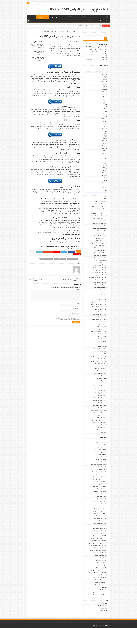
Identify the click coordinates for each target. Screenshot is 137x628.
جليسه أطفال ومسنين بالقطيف (99, 282)
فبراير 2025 (104, 113)
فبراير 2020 (104, 170)
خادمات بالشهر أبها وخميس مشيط (98, 304)
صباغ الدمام (103, 434)
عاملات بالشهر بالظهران (100, 488)
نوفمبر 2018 (104, 182)
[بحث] (28, 3)
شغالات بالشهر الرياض (75, 74)
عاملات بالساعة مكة (101, 461)
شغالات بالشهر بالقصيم (101, 407)
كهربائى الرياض (102, 557)
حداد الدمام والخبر (102, 292)
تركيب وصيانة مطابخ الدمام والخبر (98, 225)
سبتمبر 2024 (104, 126)
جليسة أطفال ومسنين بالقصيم (99, 270)
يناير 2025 (105, 116)
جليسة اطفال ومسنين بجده (100, 274)
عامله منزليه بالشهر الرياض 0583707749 (79, 9)
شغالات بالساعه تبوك (101, 390)
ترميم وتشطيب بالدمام (101, 240)
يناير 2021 (105, 165)
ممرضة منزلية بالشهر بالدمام (99, 577)
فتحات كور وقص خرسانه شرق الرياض (97, 543)
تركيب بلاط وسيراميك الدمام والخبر (98, 213)
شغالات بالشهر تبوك (101, 415)
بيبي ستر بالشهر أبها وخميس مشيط (98, 208)
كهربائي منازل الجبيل (101, 565)
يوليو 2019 (105, 177)
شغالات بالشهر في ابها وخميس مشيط (97, 420)
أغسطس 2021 (104, 155)
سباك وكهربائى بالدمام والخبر (99, 368)
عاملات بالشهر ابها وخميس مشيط (98, 471)
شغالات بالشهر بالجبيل (101, 395)
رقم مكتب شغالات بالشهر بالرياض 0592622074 (40, 279)
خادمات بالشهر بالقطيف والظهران (98, 316)
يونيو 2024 (105, 133)
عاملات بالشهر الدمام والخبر (99, 479)
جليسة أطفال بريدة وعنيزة (100, 265)
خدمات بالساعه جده (101, 336)
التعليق (78, 289)
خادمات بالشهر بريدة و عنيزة (99, 321)
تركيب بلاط (103, 211)
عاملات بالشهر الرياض (101, 481)
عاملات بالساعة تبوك (101, 456)
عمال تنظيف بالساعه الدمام (100, 520)
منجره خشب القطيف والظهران (99, 584)
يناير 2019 (105, 180)
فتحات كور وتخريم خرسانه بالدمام (98, 533)
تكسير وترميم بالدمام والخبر (100, 255)
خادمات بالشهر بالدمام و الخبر (99, 309)
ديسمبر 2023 (104, 145)
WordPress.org (103, 610)
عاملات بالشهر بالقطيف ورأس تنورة (98, 491)
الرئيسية (107, 16)
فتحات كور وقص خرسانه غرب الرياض (97, 547)
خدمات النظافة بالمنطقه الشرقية (72, 17)
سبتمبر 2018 (104, 187)
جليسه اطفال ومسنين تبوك (100, 287)
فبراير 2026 (104, 84)
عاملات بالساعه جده (101, 469)
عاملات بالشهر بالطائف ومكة (99, 486)
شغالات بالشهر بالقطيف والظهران (98, 410)
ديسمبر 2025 (104, 89)
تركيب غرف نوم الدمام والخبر (99, 223)
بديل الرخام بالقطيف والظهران (99, 206)
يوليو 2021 (105, 158)
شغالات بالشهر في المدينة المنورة (98, 422)
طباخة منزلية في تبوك (101, 452)
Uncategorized (102, 198)
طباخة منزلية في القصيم (100, 449)
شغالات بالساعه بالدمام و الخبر (99, 385)
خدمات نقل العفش (100, 17)
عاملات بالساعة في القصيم (100, 459)
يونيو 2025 (105, 104)
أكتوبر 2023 (104, 148)
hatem (77, 38)
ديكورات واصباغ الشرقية (100, 351)
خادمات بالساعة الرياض (100, 299)
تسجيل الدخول (104, 603)
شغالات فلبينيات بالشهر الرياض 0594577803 (38, 57)
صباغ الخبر (103, 432)
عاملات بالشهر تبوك (101, 496)
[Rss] (37, 3)
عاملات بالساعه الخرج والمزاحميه (98, 464)
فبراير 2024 (104, 143)
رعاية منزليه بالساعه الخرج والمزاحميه (97, 356)
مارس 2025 (104, 111)
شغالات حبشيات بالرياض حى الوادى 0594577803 (37, 44)
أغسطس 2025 (104, 99)
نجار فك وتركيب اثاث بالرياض (99, 592)
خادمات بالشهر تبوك (101, 324)
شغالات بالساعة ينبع (101, 378)
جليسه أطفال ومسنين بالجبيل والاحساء (97, 277)
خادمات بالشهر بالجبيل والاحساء (99, 306)
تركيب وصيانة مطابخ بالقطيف (99, 228)
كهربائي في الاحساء (101, 562)
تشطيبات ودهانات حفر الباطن (99, 247)
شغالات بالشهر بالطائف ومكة (99, 405)
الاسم (78, 303)
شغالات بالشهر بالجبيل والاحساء (99, 397)
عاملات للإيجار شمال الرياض (99, 511)
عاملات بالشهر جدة (101, 498)
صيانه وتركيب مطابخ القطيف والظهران (97, 439)
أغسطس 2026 (104, 74)
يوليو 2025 (105, 101)
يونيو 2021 (105, 160)
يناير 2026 (105, 86)
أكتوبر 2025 (104, 94)
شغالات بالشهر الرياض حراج (73, 258)
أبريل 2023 (104, 150)
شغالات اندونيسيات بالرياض (100, 373)
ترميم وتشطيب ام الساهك (100, 235)
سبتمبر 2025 (104, 96)
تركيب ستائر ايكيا (102, 220)
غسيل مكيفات (103, 525)
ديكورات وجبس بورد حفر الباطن (99, 353)
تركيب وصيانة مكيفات (101, 230)
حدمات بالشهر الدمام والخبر (100, 297)
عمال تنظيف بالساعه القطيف (99, 523)
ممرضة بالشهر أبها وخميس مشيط (98, 574)
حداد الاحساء (103, 289)
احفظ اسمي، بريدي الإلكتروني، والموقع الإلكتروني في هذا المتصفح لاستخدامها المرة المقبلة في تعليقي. (67, 318)
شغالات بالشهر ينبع (102, 427)
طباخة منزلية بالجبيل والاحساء (99, 442)
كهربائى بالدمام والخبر (101, 560)
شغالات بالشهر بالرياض (43, 17)
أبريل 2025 (104, 108)
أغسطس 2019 (104, 175)
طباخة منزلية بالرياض (101, 447)
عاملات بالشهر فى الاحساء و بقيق (98, 501)
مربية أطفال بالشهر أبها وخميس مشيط (97, 572)
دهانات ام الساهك (102, 346)
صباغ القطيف (103, 437)
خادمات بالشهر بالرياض (101, 311)
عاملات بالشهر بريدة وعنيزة (100, 493)
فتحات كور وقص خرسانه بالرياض (98, 538)
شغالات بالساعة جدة (101, 375)
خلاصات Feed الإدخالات (102, 605)
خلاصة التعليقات (103, 608)
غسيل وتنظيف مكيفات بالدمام (99, 528)
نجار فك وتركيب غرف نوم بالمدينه (98, 594)
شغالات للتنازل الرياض (101, 429)
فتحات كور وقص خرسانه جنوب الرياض (97, 540)
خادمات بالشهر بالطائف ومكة (99, 314)
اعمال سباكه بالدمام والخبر (100, 201)
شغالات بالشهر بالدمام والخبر (56, 17)
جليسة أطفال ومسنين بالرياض (99, 267)
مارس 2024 (104, 140)
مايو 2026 (105, 76)
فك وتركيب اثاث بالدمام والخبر (99, 552)
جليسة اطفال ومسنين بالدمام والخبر (98, 272)
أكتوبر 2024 (104, 123)
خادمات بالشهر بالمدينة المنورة (99, 319)
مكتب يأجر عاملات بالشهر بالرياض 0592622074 (70, 279)
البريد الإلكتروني (76, 308)
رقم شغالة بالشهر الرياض (71, 159)
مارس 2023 (104, 153)
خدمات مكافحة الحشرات (87, 17)
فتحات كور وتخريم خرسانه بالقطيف (98, 535)
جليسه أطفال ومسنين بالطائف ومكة (98, 279)
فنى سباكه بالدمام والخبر (100, 555)
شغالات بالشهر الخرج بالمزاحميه (99, 393)
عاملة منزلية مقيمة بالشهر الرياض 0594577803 (96, 59)
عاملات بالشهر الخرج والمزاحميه (99, 476)
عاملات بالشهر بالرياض (101, 484)
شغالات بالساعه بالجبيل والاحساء (98, 383)
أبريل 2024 (104, 138)
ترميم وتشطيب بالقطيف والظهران (98, 243)
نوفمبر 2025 (104, 91)
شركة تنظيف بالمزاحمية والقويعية (98, 370)
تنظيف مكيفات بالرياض (101, 260)
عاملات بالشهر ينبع (102, 506)
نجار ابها (104, 587)
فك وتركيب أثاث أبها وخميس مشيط (98, 550)
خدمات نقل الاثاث (102, 341)
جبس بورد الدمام (102, 262)
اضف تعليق (52, 38)
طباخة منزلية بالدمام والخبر (100, 444)
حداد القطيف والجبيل (101, 294)
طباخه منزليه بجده (102, 454)
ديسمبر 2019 (104, 172)
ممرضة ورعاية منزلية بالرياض (99, 579)
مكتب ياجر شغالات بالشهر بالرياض (46, 258)
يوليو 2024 (105, 131)
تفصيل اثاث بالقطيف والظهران (99, 252)
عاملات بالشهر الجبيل (101, 474)
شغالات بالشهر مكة (101, 424)
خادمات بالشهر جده (101, 326)
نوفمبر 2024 (104, 121)
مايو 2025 (105, 106)
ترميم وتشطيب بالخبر (101, 238)
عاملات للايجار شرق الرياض (100, 513)
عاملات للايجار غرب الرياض (100, 515)
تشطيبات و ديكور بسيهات (100, 245)
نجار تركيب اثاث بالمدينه (100, 589)
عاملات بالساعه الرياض (101, 466)
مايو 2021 (105, 163)
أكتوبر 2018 (104, 185)
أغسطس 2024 (104, 128)
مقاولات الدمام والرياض (90, 20)
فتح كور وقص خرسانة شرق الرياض (98, 530)
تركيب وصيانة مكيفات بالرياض (99, 233)
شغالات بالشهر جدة (101, 417)
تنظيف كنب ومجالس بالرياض (99, 257)
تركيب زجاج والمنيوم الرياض (99, 218)
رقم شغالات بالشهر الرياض (47, 111)
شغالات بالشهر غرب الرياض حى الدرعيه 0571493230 (39, 51)
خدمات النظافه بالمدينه (101, 334)
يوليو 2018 (105, 190)
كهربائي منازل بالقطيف (101, 567)
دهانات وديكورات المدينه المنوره (99, 348)
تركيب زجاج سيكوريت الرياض (99, 215)
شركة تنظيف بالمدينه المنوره (103, 3)
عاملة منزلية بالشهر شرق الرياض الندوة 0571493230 (89, 25)
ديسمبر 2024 (104, 118)
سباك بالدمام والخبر (101, 365)
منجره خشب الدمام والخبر (100, 582)
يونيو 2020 (105, 167)
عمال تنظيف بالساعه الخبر (100, 518)
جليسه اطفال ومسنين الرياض (99, 284)
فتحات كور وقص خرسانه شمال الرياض (97, 545)
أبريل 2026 (104, 79)
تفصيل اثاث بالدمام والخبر (100, 250)
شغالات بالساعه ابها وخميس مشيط (98, 380)
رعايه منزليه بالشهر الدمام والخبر (98, 361)
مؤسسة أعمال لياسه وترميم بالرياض (98, 570)
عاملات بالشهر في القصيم (100, 503)
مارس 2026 (104, 81)
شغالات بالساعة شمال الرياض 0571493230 (97, 49)
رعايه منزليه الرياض (101, 358)
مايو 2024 (105, 136)
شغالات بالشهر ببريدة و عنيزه (99, 412)
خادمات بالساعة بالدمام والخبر (99, 302)
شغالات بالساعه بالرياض (103, 20)
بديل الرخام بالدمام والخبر (100, 203)
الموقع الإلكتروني (76, 313)
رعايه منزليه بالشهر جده (100, 363)
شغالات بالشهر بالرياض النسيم (60, 258)
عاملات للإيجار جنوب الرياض (99, 508)
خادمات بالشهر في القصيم (100, 329)
